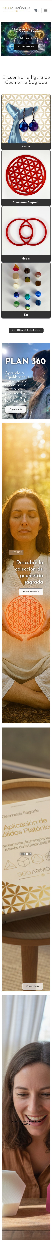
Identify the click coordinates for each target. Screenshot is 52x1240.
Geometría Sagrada (26, 202)
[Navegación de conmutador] (45, 10)
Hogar (26, 258)
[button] (4, 39)
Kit (26, 314)
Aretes (26, 146)
